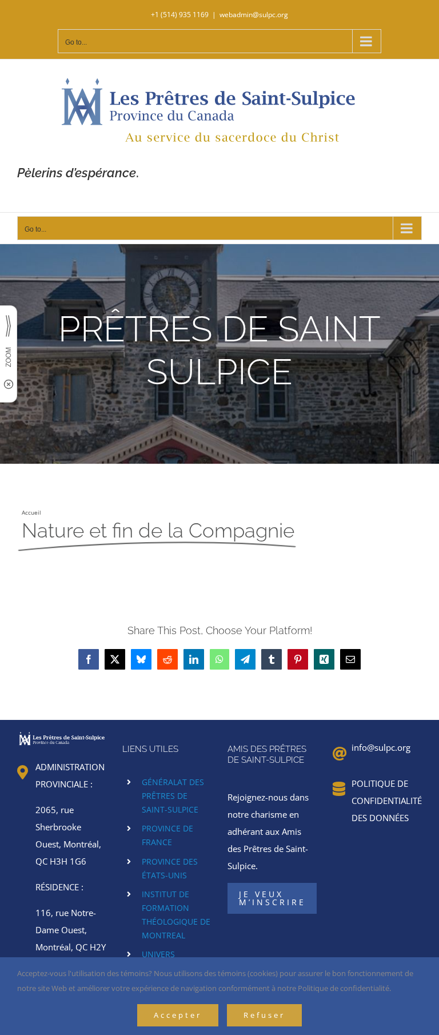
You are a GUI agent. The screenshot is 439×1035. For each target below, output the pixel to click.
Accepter (178, 1015)
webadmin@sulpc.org (254, 14)
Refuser (264, 1015)
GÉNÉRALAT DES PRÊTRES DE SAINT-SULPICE (173, 796)
